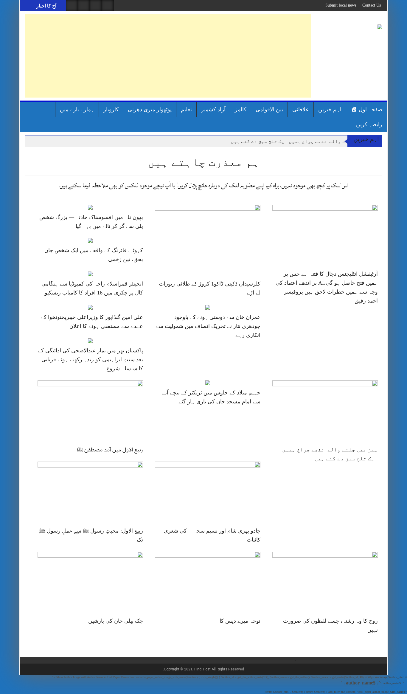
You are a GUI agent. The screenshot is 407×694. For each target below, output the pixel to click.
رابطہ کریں (369, 124)
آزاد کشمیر (213, 109)
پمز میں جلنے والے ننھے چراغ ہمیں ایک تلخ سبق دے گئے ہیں (303, 141)
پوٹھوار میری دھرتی (150, 109)
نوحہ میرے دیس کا (240, 621)
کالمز (240, 109)
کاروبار (111, 109)
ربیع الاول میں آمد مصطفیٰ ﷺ (110, 450)
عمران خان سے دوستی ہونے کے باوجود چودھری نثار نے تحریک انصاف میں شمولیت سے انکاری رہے (208, 326)
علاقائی (300, 109)
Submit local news (340, 5)
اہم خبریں (329, 109)
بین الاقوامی (269, 109)
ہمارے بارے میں (77, 109)
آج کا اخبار (45, 6)
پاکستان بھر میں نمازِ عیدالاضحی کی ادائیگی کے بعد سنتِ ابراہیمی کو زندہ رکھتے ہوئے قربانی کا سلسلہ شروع (90, 359)
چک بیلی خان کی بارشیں (115, 621)
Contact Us (371, 5)
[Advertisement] (168, 56)
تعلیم (186, 109)
